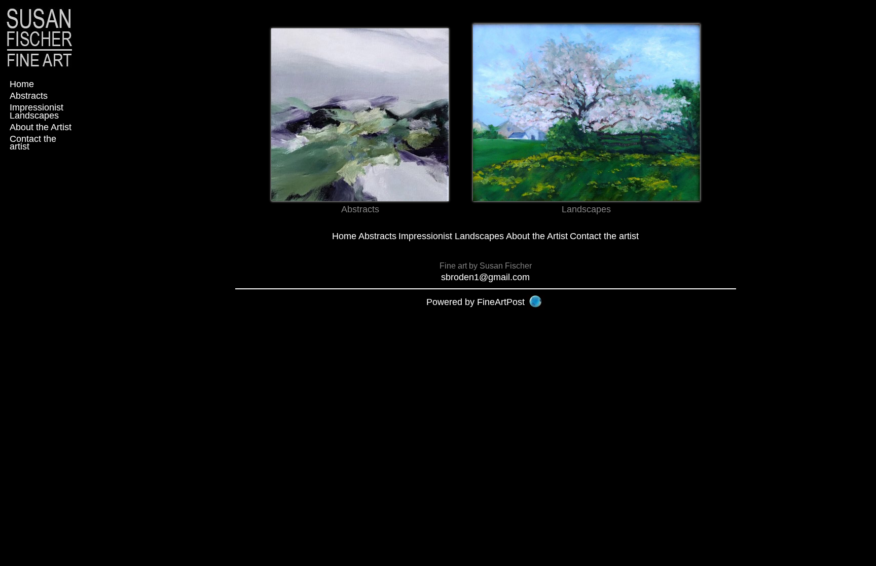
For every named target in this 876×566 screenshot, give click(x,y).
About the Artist (40, 127)
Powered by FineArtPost (475, 302)
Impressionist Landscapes (36, 111)
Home (22, 84)
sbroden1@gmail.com (485, 277)
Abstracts (29, 96)
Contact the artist (33, 143)
